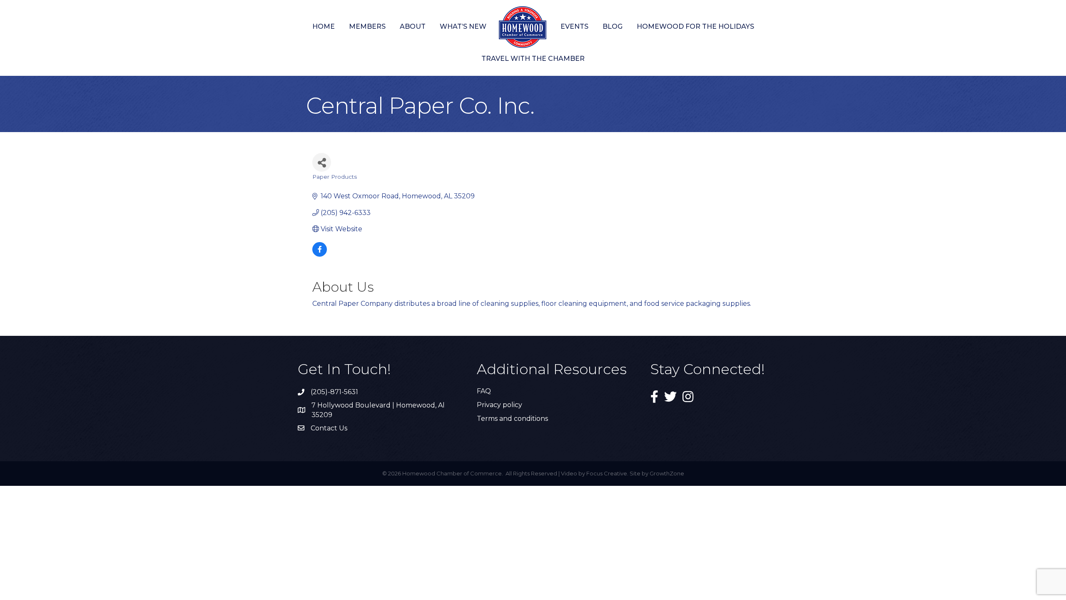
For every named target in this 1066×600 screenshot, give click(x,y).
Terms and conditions (512, 418)
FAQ (484, 391)
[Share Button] (321, 162)
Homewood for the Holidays (695, 26)
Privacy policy (499, 405)
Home (323, 26)
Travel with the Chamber (533, 58)
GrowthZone (667, 473)
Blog (613, 26)
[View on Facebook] (319, 254)
